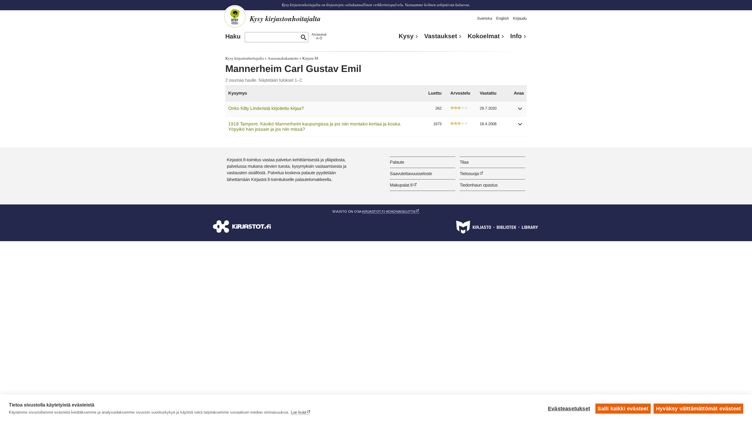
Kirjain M (310, 58)
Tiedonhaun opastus (479, 184)
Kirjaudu (520, 18)
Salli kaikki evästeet (622, 409)
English (502, 18)
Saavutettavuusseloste (411, 173)
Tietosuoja (469, 173)
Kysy (406, 36)
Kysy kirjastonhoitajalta (244, 58)
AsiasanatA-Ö (319, 36)
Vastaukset (440, 36)
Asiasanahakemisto (283, 58)
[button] (520, 110)
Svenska (484, 18)
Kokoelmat (484, 36)
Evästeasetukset (569, 409)
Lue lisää (298, 412)
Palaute (397, 162)
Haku (233, 36)
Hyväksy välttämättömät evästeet (698, 409)
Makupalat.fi (401, 184)
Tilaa (464, 162)
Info (516, 36)
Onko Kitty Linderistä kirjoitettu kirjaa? (266, 108)
